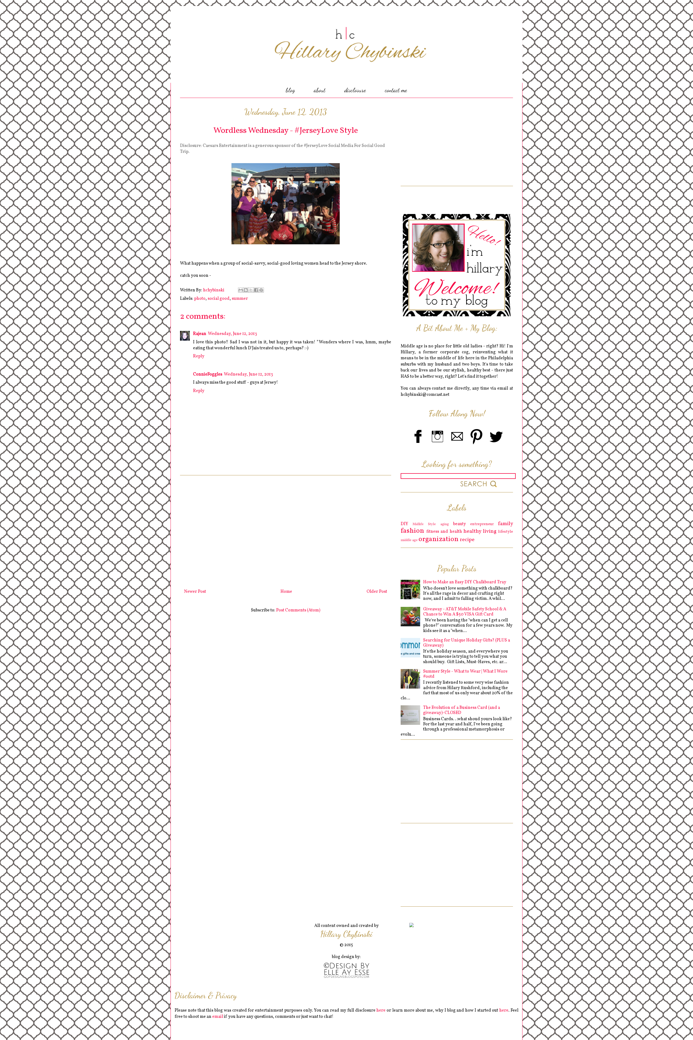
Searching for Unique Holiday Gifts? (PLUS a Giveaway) (466, 643)
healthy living (479, 531)
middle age (409, 540)
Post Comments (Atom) (298, 610)
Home (286, 592)
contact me (396, 90)
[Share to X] (251, 290)
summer (240, 299)
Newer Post (195, 592)
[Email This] (240, 290)
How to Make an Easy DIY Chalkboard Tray (464, 582)
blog (290, 90)
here (380, 1010)
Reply (198, 356)
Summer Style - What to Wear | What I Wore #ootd (465, 674)
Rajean (199, 334)
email (217, 1017)
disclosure (355, 90)
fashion (412, 531)
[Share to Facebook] (256, 290)
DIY (404, 524)
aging (444, 524)
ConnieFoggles (207, 374)
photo (199, 299)
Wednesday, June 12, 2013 (232, 334)
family (505, 523)
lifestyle (505, 531)
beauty (459, 524)
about (319, 90)
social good (219, 299)
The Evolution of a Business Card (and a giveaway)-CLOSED (461, 710)
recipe (467, 539)
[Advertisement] (285, 530)
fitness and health (444, 532)
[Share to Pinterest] (261, 290)
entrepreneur (482, 524)
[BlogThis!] (246, 290)
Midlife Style (424, 524)
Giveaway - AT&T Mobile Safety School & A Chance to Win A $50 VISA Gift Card (464, 611)
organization (439, 539)
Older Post (377, 592)
